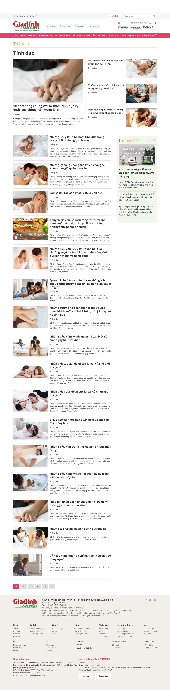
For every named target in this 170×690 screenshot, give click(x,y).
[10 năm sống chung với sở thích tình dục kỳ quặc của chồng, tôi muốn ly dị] (48, 81)
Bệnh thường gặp (58, 629)
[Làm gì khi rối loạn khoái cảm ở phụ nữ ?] (30, 202)
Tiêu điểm (149, 645)
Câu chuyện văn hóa (82, 629)
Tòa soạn (86, 676)
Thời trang (50, 645)
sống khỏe (66, 26)
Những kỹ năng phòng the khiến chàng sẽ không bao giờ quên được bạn (77, 166)
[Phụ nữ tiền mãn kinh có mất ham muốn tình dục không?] (141, 68)
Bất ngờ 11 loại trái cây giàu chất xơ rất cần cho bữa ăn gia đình (135, 173)
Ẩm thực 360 (149, 629)
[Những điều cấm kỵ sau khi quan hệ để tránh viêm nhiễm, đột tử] (30, 483)
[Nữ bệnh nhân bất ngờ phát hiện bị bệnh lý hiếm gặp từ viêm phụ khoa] (30, 511)
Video (101, 631)
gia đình (52, 26)
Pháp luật (17, 636)
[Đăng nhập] (155, 23)
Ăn (94, 35)
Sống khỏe (43, 35)
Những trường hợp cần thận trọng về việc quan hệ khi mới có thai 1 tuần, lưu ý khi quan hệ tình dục (80, 311)
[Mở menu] (156, 35)
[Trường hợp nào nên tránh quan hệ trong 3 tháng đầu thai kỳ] (141, 93)
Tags (19, 43)
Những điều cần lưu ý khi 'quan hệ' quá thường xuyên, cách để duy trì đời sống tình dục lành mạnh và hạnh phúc (79, 252)
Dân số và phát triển (130, 35)
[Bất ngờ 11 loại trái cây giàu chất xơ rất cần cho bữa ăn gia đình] (137, 155)
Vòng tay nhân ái (119, 641)
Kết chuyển (116, 647)
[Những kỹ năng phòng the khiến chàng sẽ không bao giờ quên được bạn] (30, 174)
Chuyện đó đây (151, 647)
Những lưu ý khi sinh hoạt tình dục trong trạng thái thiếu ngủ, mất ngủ (77, 138)
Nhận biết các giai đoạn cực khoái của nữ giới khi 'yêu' (80, 365)
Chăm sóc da (51, 647)
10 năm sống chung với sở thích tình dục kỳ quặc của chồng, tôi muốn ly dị (45, 108)
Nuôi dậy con (34, 631)
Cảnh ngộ (115, 645)
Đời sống (16, 631)
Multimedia (64, 35)
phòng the (81, 26)
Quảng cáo (103, 676)
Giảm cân (49, 650)
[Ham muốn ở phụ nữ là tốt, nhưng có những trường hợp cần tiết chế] (141, 117)
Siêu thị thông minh (124, 636)
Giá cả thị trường (123, 631)
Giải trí (53, 35)
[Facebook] (146, 600)
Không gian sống (19, 645)
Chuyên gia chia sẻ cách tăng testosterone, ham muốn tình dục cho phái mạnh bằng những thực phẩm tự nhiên (78, 223)
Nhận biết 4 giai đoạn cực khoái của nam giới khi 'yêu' (79, 393)
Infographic (103, 636)
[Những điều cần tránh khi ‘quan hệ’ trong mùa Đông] (30, 456)
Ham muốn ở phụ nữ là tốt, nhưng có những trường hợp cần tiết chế (105, 111)
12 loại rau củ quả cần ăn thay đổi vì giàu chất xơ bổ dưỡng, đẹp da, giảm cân (135, 204)
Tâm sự (16, 115)
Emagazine (103, 629)
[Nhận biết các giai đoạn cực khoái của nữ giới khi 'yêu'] (30, 373)
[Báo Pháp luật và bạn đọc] (135, 28)
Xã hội (22, 35)
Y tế (53, 634)
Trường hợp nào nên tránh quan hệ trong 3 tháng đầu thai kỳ (106, 87)
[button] (148, 140)
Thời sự (16, 629)
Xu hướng (121, 629)
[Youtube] (119, 23)
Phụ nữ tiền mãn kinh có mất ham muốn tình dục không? (105, 62)
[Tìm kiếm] (154, 16)
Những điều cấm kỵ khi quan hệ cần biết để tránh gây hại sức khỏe (78, 338)
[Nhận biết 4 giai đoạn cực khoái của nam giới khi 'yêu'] (30, 401)
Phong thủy (17, 647)
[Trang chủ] (15, 35)
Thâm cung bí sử (35, 634)
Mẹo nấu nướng (150, 631)
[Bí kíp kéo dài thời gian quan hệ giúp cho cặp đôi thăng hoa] (30, 429)
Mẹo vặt (16, 650)
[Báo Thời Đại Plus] (148, 27)
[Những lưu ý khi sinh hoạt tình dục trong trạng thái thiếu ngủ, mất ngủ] (30, 146)
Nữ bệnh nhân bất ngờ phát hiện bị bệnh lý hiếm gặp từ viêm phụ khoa (78, 503)
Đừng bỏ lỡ (130, 141)
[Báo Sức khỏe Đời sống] (123, 27)
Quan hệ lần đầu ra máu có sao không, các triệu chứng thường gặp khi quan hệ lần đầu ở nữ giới (80, 284)
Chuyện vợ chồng (36, 629)
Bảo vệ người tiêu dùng (126, 634)
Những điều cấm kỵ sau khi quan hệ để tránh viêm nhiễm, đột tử (79, 475)
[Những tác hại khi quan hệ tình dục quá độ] (30, 538)
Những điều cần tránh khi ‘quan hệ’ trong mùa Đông (80, 448)
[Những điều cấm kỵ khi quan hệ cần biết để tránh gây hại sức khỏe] (30, 345)
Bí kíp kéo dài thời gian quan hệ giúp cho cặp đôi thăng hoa (79, 421)
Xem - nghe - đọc (81, 634)
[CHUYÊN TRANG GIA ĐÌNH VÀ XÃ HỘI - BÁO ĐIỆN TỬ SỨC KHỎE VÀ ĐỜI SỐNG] (26, 26)
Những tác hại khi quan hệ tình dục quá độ (78, 528)
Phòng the (113, 35)
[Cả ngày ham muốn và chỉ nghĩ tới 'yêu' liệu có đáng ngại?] (30, 565)
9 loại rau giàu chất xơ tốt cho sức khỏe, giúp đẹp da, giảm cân (136, 183)
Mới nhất (116, 16)
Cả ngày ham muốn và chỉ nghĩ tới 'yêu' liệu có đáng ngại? (80, 557)
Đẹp (104, 35)
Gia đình (32, 35)
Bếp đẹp (147, 634)
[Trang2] (52, 586)
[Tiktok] (124, 23)
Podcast (102, 634)
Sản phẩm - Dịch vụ (81, 35)
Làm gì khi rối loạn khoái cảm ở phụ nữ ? (76, 193)
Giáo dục (16, 634)
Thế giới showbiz (80, 631)
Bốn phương (148, 35)
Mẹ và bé (95, 26)
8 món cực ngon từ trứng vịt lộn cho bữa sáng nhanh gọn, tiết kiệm (135, 193)
